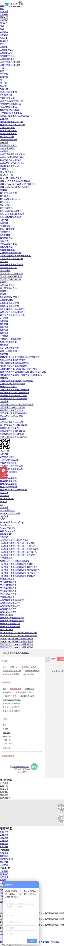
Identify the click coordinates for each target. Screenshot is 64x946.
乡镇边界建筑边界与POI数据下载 (15, 255)
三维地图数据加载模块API (12, 599)
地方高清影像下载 (8, 106)
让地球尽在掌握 (7, 456)
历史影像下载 (6, 94)
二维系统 (4, 537)
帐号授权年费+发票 (23, 692)
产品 (2, 44)
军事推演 (4, 344)
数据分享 (4, 332)
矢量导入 (4, 169)
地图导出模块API (8, 587)
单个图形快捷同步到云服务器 (13, 425)
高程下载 (4, 142)
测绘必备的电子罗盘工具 (11, 468)
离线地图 (4, 353)
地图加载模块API (8, 581)
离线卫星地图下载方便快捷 (12, 359)
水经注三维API (7, 596)
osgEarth (4, 516)
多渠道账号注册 (7, 285)
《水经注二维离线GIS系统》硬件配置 (17, 554)
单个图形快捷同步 (8, 288)
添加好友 (4, 320)
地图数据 (4, 35)
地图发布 (4, 492)
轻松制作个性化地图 (9, 109)
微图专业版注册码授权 (12, 699)
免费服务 (4, 32)
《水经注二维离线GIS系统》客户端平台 (18, 551)
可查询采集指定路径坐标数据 (13, 398)
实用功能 (4, 219)
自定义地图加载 (7, 510)
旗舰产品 (14, 666)
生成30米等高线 (7, 148)
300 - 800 (6, 732)
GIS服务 (4, 38)
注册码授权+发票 (9, 696)
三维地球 (4, 335)
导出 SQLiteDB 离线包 (10, 216)
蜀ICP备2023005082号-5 (34, 944)
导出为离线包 (6, 207)
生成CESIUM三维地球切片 (12, 163)
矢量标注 (4, 222)
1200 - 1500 (8, 740)
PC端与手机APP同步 (9, 297)
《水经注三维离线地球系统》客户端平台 (19, 572)
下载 (2, 26)
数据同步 (4, 282)
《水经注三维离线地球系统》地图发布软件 (20, 569)
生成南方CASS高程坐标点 (12, 157)
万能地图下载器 (7, 55)
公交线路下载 (6, 237)
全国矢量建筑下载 (8, 133)
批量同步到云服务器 (9, 428)
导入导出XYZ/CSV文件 (10, 279)
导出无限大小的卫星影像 (11, 264)
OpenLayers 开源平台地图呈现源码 (16, 641)
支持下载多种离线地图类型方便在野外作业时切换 (23, 371)
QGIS (2, 519)
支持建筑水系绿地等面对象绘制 (14, 392)
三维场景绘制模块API (10, 605)
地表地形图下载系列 (11, 674)
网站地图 (55, 941)
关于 (2, 79)
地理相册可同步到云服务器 (12, 431)
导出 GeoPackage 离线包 (12, 213)
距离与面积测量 (7, 228)
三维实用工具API (8, 611)
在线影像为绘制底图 (9, 303)
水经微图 (4, 14)
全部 (4, 666)
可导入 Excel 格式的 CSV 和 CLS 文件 (17, 184)
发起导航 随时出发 (8, 471)
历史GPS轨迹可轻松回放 (11, 416)
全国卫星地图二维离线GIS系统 (14, 540)
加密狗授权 (7, 692)
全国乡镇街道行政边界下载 (12, 124)
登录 (2, 5)
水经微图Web (6, 50)
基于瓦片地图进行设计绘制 (12, 314)
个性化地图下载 (7, 249)
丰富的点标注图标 (8, 386)
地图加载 (4, 507)
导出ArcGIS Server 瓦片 (11, 198)
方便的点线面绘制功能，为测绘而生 (16, 380)
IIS (1, 504)
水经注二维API (7, 578)
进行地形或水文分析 (9, 166)
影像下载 (4, 88)
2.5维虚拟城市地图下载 (11, 112)
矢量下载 (4, 118)
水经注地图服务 (7, 58)
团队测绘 (4, 317)
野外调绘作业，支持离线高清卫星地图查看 (20, 356)
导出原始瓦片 (6, 195)
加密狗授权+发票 (27, 696)
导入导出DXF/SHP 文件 (11, 276)
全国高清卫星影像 (8, 477)
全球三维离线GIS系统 (10, 64)
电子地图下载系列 (32, 670)
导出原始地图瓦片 (8, 267)
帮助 (2, 70)
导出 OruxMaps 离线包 (10, 210)
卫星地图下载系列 (29, 666)
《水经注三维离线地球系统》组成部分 (17, 563)
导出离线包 (5, 270)
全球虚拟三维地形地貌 (10, 338)
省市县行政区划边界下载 (11, 121)
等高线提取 (5, 225)
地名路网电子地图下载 (10, 103)
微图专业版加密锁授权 (12, 707)
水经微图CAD (6, 300)
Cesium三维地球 (7, 528)
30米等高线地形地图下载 (11, 100)
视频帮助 (4, 76)
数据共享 (4, 326)
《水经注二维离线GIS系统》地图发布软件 (19, 549)
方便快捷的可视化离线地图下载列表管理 (19, 368)
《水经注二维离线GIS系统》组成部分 (17, 543)
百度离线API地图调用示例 (12, 617)
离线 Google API (7, 531)
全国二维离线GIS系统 (10, 61)
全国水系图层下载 (8, 130)
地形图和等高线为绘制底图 (12, 309)
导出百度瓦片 (6, 201)
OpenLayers (6, 525)
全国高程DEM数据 (8, 486)
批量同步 (4, 291)
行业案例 (4, 41)
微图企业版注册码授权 (12, 703)
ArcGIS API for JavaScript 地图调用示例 (18, 632)
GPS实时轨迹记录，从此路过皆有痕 (16, 404)
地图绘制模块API (8, 590)
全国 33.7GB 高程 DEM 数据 (13, 489)
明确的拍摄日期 (7, 97)
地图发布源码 (28, 674)
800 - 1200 (7, 736)
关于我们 (4, 82)
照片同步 (4, 294)
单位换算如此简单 (8, 462)
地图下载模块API (8, 584)
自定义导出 (5, 204)
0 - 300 (5, 728)
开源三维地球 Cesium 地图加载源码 (16, 647)
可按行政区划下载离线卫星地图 (14, 362)
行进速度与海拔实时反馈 (11, 410)
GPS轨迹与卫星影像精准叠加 (13, 413)
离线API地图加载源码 (10, 626)
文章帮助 (4, 73)
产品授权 (25, 652)
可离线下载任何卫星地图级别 (13, 365)
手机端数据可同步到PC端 (12, 434)
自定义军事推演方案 (9, 347)
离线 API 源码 (6, 614)
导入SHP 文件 (6, 175)
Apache (3, 501)
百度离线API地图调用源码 (12, 620)
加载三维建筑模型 (8, 341)
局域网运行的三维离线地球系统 (14, 560)
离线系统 (4, 20)
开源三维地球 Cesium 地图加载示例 (16, 644)
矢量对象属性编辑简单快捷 (12, 383)
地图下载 (4, 11)
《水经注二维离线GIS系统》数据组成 (17, 546)
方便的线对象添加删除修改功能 (14, 389)
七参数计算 (5, 231)
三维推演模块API (8, 608)
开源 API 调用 (6, 629)
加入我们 (4, 85)
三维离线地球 (6, 557)
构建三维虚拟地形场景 (10, 160)
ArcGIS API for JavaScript (12, 522)
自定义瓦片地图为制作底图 (12, 312)
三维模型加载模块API (10, 602)
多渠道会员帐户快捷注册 (11, 422)
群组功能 (4, 323)
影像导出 (4, 189)
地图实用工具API (8, 593)
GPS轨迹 (4, 401)
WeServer (4, 495)
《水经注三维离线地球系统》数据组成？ (19, 566)
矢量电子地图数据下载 (10, 252)
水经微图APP (6, 53)
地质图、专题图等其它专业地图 (14, 115)
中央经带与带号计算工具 (11, 465)
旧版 (20, 1)
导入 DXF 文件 (7, 172)
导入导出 (4, 261)
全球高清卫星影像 (8, 483)
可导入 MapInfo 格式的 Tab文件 (15, 186)
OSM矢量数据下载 (8, 139)
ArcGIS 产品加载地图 (10, 513)
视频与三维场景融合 (9, 350)
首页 (2, 8)
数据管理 (4, 329)
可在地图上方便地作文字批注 (13, 395)
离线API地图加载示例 (10, 623)
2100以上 (6, 747)
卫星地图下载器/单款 (22, 769)
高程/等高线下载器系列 (12, 670)
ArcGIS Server (7, 498)
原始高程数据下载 (8, 145)
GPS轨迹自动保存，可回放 (12, 407)
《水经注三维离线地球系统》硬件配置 (17, 575)
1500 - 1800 (8, 743)
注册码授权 (29, 688)
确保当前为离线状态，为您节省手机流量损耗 (21, 374)
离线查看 (4, 852)
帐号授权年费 (15, 688)
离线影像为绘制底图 (9, 306)
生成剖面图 (5, 234)
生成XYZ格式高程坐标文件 (12, 154)
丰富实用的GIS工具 (9, 459)
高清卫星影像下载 (8, 91)
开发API (3, 23)
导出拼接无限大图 (8, 192)
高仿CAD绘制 (6, 858)
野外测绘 (4, 377)
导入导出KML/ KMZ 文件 (11, 273)
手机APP (4, 17)
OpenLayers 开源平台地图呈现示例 (16, 638)
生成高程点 (5, 151)
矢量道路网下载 (7, 127)
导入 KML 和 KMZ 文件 (11, 178)
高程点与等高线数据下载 (11, 258)
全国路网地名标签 (8, 480)
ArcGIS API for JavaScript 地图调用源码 (18, 635)
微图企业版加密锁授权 (12, 710)
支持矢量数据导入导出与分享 (13, 437)
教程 (2, 29)
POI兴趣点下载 (7, 136)
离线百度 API (6, 534)
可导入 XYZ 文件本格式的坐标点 (15, 181)
